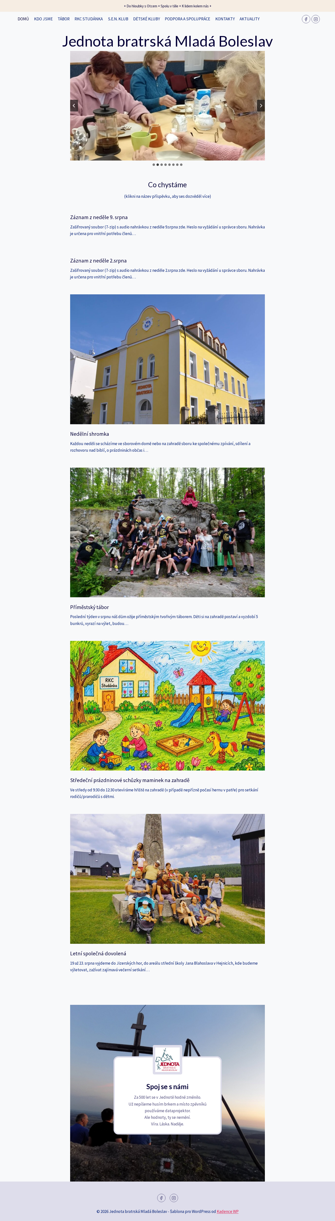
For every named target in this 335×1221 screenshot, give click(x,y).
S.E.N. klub (118, 19)
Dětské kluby (146, 19)
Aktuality (249, 19)
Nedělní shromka (89, 433)
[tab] (154, 164)
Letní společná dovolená (98, 953)
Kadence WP (228, 1211)
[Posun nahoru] (323, 1214)
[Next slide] (261, 106)
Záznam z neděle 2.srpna (98, 260)
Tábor (64, 19)
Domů (23, 19)
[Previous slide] (74, 106)
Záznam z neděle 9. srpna (99, 217)
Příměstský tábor (89, 607)
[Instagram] (315, 19)
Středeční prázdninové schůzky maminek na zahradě (130, 780)
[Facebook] (306, 19)
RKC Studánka (89, 19)
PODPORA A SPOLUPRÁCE (187, 19)
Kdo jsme (43, 19)
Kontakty (225, 19)
